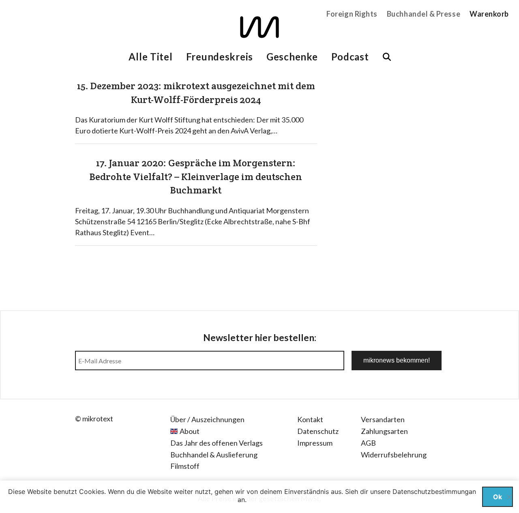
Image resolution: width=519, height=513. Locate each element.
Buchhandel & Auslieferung (213, 454)
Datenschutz (318, 431)
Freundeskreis (219, 56)
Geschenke (291, 56)
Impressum (314, 442)
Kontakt (310, 419)
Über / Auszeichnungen (207, 419)
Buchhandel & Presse (423, 13)
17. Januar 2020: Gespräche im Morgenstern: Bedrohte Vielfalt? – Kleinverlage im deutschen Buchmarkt (196, 176)
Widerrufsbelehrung (394, 454)
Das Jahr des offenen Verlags (216, 442)
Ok (497, 497)
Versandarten (383, 419)
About (189, 431)
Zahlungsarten (384, 431)
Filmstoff (184, 465)
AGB (368, 442)
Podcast (350, 56)
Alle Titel (150, 56)
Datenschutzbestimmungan (434, 491)
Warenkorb (489, 13)
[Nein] (509, 497)
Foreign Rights (351, 13)
